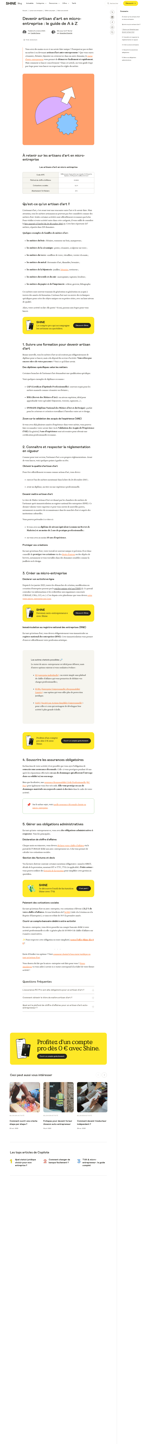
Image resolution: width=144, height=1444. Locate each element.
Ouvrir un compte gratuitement (76, 741)
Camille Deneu (35, 33)
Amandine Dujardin (66, 33)
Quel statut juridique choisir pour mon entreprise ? (25, 1162)
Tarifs (74, 3)
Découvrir (130, 3)
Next (110, 1106)
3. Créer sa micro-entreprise (130, 44)
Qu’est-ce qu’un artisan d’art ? (131, 24)
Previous (6, 1106)
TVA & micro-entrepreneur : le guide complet (93, 1162)
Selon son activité (17, 1115)
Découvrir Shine (82, 325)
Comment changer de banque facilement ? (59, 1161)
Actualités (30, 3)
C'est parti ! (83, 888)
